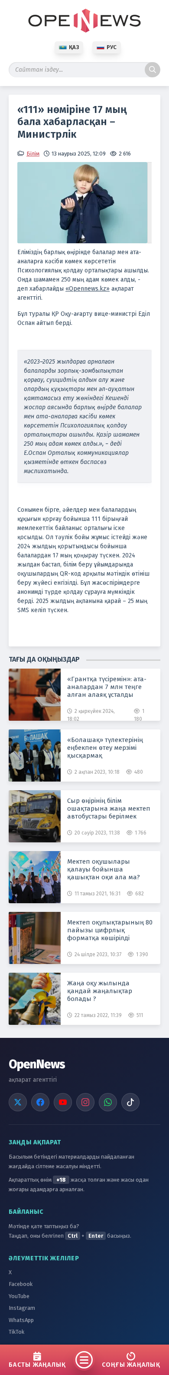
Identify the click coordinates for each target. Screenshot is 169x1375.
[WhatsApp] (108, 1102)
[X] (18, 1102)
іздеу (152, 69)
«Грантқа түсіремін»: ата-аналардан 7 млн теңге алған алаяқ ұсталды (106, 687)
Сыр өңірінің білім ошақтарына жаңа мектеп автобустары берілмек (108, 808)
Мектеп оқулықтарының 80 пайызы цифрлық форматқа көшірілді (110, 930)
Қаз (74, 47)
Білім (32, 153)
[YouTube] (63, 1102)
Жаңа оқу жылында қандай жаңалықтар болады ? (99, 991)
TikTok (16, 1332)
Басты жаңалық (37, 1364)
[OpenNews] (84, 21)
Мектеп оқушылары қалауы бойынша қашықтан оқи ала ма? (103, 869)
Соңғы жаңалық (131, 1364)
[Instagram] (85, 1102)
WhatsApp (21, 1320)
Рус (112, 47)
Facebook (20, 1284)
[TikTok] (130, 1102)
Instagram (22, 1308)
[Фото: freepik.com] (84, 202)
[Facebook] (40, 1102)
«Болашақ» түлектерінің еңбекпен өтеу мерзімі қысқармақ (105, 747)
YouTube (19, 1296)
